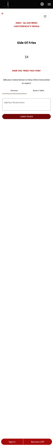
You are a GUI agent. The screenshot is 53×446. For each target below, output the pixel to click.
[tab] (14, 90)
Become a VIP (37, 441)
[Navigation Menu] (49, 4)
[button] (3, 13)
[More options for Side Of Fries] (45, 16)
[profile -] (42, 4)
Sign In (12, 441)
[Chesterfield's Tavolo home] (15, 4)
